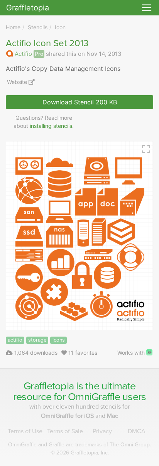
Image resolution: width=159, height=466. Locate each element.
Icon (60, 27)
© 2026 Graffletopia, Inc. (80, 452)
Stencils (37, 27)
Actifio (23, 53)
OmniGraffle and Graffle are (79, 444)
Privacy (102, 431)
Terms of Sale (65, 431)
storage (37, 340)
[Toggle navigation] (146, 7)
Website (18, 82)
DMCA (136, 431)
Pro (39, 53)
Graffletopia (27, 7)
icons (58, 340)
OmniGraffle (94, 397)
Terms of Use (25, 431)
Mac (112, 416)
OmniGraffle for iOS (68, 416)
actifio (15, 340)
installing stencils (51, 125)
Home (13, 27)
